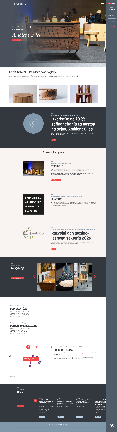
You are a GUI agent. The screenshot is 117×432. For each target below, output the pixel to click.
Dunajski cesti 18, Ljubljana (78, 353)
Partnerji (60, 424)
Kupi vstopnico (112, 3)
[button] (31, 363)
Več (54, 140)
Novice (20, 406)
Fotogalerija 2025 (17, 278)
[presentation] (34, 277)
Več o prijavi (56, 180)
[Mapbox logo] (12, 376)
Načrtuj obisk (111, 15)
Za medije (65, 424)
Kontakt (51, 424)
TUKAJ (59, 354)
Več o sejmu (17, 40)
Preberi (42, 417)
